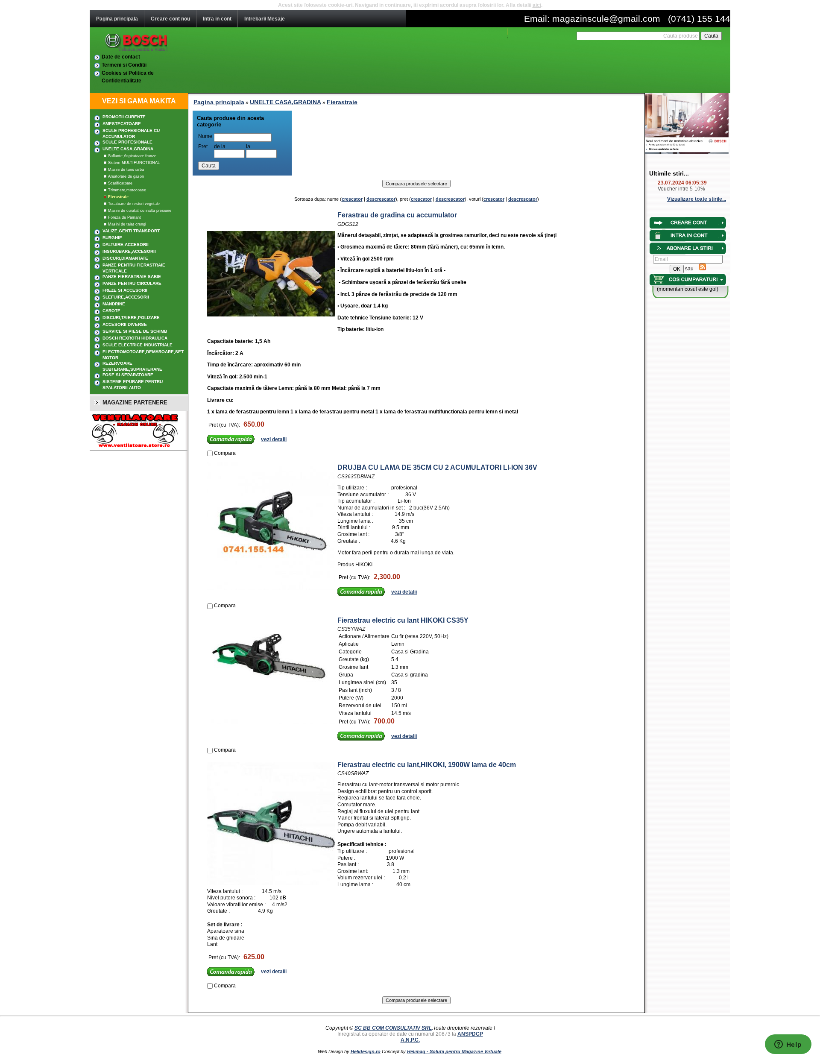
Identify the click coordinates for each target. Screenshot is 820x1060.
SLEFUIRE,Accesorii (125, 297)
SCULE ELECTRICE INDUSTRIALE (137, 345)
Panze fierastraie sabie (131, 276)
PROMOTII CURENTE (124, 116)
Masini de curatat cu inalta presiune (139, 210)
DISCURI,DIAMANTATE (125, 258)
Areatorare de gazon (126, 176)
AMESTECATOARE (121, 123)
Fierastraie (118, 197)
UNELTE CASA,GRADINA (127, 148)
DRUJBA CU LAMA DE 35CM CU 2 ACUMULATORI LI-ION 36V (437, 467)
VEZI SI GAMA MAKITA (139, 101)
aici (537, 5)
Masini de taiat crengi (127, 224)
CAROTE (111, 310)
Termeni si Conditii (124, 65)
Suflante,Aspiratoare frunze (132, 156)
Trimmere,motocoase (127, 190)
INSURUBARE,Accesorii (129, 251)
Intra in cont (217, 19)
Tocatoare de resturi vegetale (134, 204)
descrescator (380, 199)
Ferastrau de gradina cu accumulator (397, 215)
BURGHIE (112, 237)
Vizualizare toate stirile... (696, 199)
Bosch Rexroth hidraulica (134, 338)
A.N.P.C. (410, 1040)
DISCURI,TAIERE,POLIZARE (131, 317)
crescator (352, 199)
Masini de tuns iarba (126, 169)
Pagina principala (117, 19)
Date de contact (121, 57)
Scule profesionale (127, 142)
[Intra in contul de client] (688, 228)
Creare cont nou (170, 19)
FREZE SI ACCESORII (124, 290)
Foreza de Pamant (124, 217)
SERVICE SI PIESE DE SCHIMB (134, 331)
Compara (225, 453)
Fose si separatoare (127, 374)
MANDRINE (113, 304)
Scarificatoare (120, 183)
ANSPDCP (470, 1034)
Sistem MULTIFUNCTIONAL (134, 163)
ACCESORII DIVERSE (124, 324)
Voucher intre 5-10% (681, 189)
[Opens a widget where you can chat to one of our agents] (787, 1045)
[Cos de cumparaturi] (688, 284)
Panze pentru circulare (131, 283)
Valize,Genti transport (131, 230)
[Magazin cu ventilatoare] (134, 446)
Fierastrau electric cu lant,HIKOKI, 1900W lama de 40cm (426, 764)
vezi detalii (274, 439)
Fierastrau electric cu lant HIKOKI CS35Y (403, 620)
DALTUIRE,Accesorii (125, 244)
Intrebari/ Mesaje (264, 19)
